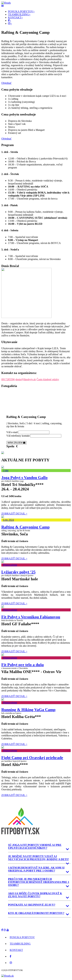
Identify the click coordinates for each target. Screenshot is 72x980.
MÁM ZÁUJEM (15, 442)
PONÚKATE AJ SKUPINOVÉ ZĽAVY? (31, 904)
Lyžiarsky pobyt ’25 (18, 572)
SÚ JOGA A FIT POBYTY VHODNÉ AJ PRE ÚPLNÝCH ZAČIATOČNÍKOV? (34, 846)
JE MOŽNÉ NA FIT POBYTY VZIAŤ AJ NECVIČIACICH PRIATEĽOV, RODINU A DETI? (38, 858)
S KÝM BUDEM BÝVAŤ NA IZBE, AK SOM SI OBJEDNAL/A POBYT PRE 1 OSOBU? (36, 869)
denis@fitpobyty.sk (25, 379)
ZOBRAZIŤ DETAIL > (14, 513)
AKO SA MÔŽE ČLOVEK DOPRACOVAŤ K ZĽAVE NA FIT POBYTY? (35, 895)
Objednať (6, 83)
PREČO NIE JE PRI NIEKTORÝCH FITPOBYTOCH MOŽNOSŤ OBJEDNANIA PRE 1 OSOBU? (38, 882)
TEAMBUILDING (18, 14)
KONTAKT (14, 17)
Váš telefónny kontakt (18, 435)
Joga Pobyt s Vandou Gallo (24, 477)
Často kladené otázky (48, 379)
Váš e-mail (12, 432)
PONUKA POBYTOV (20, 11)
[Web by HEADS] (7, 975)
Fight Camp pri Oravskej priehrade (32, 757)
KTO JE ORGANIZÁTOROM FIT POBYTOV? (36, 913)
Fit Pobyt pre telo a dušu (22, 665)
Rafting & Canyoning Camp (25, 527)
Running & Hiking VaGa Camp (28, 709)
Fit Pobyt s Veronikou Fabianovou (30, 617)
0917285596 (8, 379)
